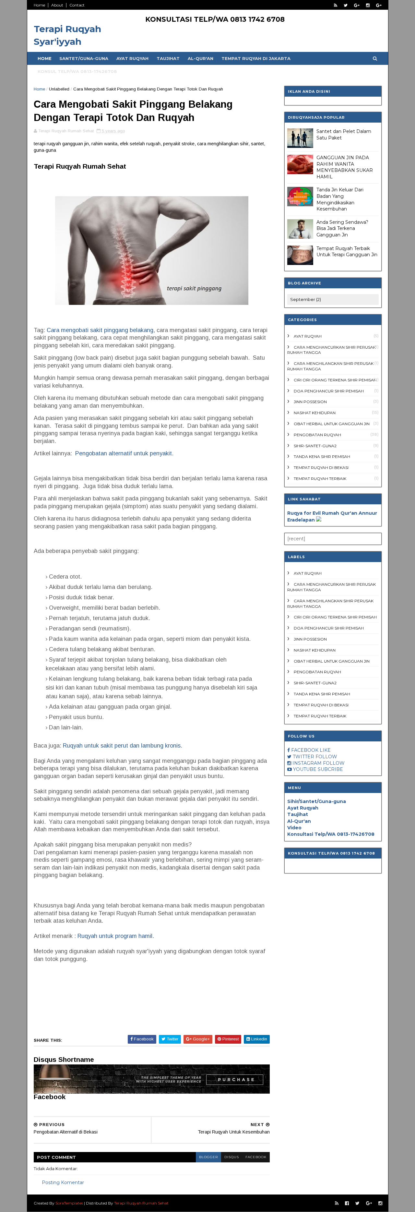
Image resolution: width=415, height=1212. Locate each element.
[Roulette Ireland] (318, 520)
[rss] (335, 5)
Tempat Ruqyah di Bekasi (321, 467)
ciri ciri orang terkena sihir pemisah (335, 380)
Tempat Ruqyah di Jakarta (255, 58)
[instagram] (368, 5)
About (57, 5)
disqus (231, 1157)
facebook (256, 1157)
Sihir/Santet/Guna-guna (316, 801)
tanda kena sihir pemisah (322, 456)
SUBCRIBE (330, 769)
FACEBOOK (304, 750)
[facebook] (347, 1203)
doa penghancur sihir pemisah (329, 391)
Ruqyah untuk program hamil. (115, 936)
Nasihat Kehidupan (315, 412)
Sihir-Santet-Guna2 (315, 445)
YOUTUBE (304, 769)
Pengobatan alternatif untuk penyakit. (124, 453)
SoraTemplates (69, 1203)
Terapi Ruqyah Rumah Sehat (141, 1203)
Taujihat (168, 58)
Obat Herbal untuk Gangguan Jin (332, 423)
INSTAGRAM (307, 763)
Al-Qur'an (200, 58)
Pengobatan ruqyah (317, 434)
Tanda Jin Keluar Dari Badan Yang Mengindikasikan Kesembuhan (339, 199)
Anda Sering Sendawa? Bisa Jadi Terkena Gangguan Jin (342, 228)
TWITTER (303, 757)
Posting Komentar (63, 1182)
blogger (208, 1157)
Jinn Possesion (310, 401)
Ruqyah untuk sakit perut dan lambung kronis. (122, 745)
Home (39, 5)
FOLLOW (326, 757)
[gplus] (357, 5)
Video (294, 828)
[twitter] (346, 5)
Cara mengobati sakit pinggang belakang (100, 330)
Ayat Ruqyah (132, 58)
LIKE (325, 750)
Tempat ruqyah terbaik (320, 478)
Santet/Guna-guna (83, 58)
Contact (77, 5)
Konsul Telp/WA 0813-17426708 (77, 71)
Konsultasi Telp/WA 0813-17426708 (330, 834)
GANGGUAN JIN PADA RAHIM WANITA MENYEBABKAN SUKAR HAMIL (344, 167)
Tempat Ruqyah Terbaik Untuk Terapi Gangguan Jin (346, 252)
